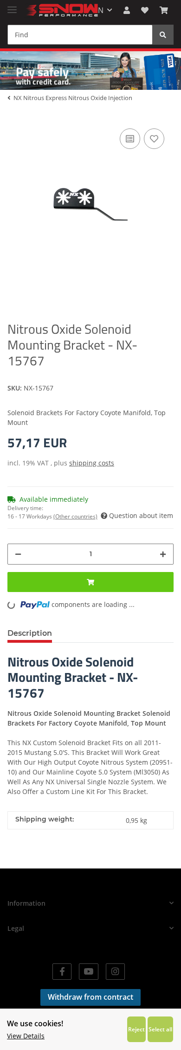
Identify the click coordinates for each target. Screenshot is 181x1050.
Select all (160, 1029)
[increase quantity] (163, 554)
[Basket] (164, 10)
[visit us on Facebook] (61, 971)
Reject (136, 1029)
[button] (127, 10)
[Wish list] (145, 10)
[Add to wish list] (154, 138)
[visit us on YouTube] (88, 971)
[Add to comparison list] (130, 138)
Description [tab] (29, 633)
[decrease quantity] (18, 554)
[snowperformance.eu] (61, 10)
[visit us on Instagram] (115, 971)
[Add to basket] (90, 582)
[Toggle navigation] (12, 6)
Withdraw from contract (90, 997)
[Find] (163, 35)
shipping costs (91, 462)
